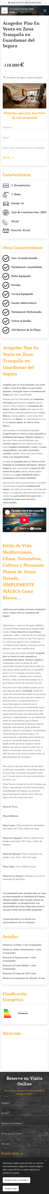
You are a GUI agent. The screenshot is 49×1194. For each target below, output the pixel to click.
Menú (45, 10)
